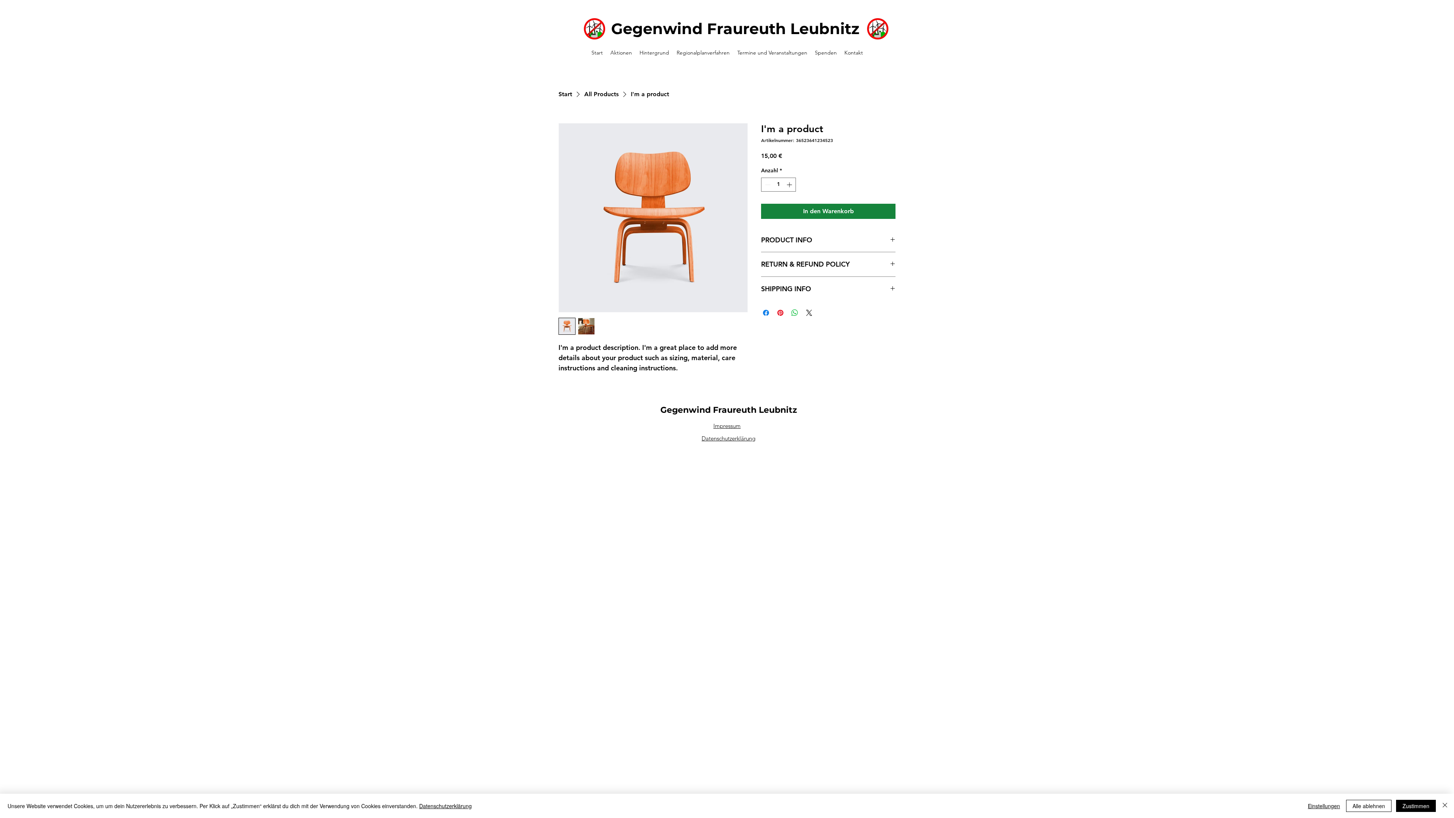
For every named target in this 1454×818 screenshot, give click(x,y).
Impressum (727, 425)
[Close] (1444, 806)
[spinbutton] (778, 184)
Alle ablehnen (1369, 806)
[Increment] (790, 184)
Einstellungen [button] (1324, 806)
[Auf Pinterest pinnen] (780, 312)
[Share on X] (809, 312)
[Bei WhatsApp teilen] (794, 312)
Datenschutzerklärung (728, 438)
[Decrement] (767, 184)
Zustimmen (1416, 806)
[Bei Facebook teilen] (766, 312)
